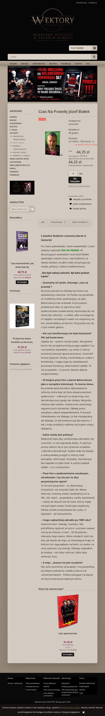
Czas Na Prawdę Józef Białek (21, 369)
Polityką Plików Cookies (70, 707)
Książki (13, 117)
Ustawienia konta (32, 686)
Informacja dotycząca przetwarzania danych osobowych (69, 692)
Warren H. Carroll (21, 155)
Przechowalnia (31, 690)
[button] (80, 199)
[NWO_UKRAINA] (52, 83)
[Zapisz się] (31, 209)
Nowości (14, 172)
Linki (81, 693)
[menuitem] (13, 64)
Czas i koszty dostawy (52, 690)
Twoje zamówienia (33, 683)
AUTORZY (14, 133)
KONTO (46, 686)
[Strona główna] (52, 24)
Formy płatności (50, 683)
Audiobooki (16, 123)
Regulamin (65, 683)
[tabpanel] (67, 407)
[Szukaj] (94, 57)
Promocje (14, 175)
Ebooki (13, 120)
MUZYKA (13, 126)
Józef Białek (18, 143)
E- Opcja (13, 130)
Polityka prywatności (69, 686)
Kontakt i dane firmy (87, 683)
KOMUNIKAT (84, 686)
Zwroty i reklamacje (15, 683)
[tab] (42, 222)
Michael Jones (19, 152)
